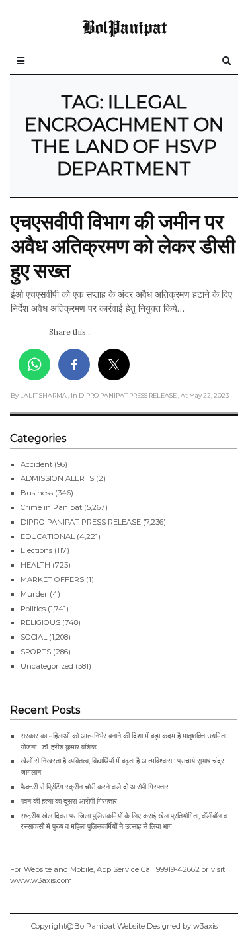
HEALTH (35, 565)
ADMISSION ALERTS (57, 478)
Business (37, 492)
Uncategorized (47, 666)
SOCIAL (34, 637)
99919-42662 (178, 869)
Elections (36, 550)
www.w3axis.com (41, 880)
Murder (34, 594)
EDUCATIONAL (48, 536)
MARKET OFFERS (52, 579)
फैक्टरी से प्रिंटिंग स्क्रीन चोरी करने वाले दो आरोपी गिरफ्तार (95, 786)
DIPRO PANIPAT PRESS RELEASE (81, 522)
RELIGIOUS (40, 622)
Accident (36, 464)
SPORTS (36, 651)
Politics (33, 608)
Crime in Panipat (51, 507)
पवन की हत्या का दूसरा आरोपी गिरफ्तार (69, 801)
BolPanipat (124, 26)
